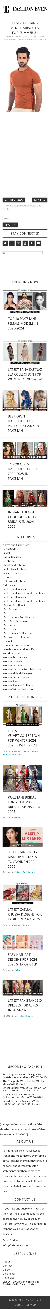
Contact (7, 1265)
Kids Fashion (10, 584)
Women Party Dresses (16, 677)
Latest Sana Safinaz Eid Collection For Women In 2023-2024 (25, 374)
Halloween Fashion (14, 580)
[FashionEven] (25, 8)
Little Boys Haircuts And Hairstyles (24, 592)
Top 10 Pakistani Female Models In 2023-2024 (23, 323)
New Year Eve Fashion (16, 645)
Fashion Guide (11, 572)
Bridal (6, 552)
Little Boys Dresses (14, 588)
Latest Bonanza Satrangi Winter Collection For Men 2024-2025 (22, 1102)
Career (7, 1269)
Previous (14, 200)
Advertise (8, 1277)
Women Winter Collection (18, 689)
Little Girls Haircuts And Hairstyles (24, 600)
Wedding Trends (12, 653)
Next (39, 200)
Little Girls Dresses (14, 596)
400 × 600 (34, 37)
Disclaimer (9, 1273)
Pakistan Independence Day (19, 649)
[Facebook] (12, 243)
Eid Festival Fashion (15, 568)
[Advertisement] (25, 133)
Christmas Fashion (14, 564)
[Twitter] (5, 243)
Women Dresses (12, 661)
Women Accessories (15, 657)
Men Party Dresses (14, 625)
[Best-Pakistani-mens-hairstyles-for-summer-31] (25, 78)
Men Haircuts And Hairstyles (20, 617)
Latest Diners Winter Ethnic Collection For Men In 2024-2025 (23, 1096)
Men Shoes (9, 629)
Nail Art (7, 641)
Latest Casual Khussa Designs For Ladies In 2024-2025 (25, 914)
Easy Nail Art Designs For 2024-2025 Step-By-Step (23, 959)
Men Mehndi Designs (15, 621)
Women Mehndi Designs (17, 673)
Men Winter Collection (16, 637)
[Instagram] (38, 243)
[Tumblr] (32, 243)
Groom (7, 576)
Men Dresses (10, 612)
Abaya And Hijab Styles (16, 544)
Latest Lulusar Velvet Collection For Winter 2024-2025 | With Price (24, 1089)
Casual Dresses (12, 556)
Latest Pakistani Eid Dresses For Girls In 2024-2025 (25, 1005)
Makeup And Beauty (15, 604)
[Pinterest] (18, 243)
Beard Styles (10, 548)
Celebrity (8, 560)
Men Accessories (13, 608)
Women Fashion (12, 665)
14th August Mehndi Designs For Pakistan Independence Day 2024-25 (25, 1076)
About (6, 1261)
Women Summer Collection (19, 685)
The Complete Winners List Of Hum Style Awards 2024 (24, 1082)
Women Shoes (11, 681)
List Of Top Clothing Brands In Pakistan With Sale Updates (21, 1283)
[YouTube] (25, 243)
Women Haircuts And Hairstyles (22, 669)
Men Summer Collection (17, 633)
